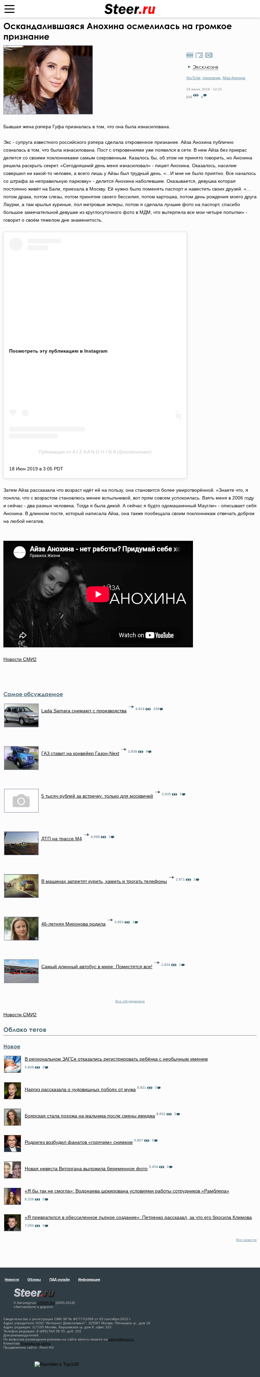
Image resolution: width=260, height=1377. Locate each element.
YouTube (193, 77)
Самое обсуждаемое (33, 694)
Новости (12, 1279)
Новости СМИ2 (20, 659)
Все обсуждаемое (130, 1001)
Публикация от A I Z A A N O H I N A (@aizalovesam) (95, 451)
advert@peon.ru (121, 1339)
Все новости (246, 1240)
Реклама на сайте (35, 1343)
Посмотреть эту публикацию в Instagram (58, 351)
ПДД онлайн (59, 1279)
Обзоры (34, 1279)
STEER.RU (46, 1303)
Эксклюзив (205, 67)
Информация (89, 1279)
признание (211, 77)
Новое (11, 1046)
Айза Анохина (233, 77)
